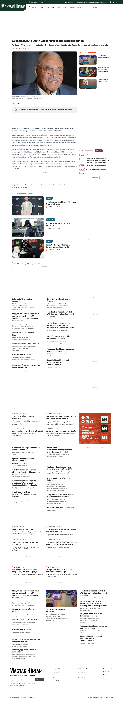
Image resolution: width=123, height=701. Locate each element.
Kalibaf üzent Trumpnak (93, 173)
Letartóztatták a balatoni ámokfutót (103, 56)
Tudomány (50, 219)
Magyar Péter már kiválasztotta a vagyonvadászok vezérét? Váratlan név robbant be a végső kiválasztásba (104, 72)
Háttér (58, 7)
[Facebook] (110, 2)
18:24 (82, 165)
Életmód (72, 7)
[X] (116, 2)
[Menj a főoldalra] (13, 6)
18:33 (82, 159)
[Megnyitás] (29, 7)
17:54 (82, 173)
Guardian (58, 131)
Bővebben (95, 177)
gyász (28, 263)
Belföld (34, 7)
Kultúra (98, 150)
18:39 (82, 155)
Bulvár (79, 7)
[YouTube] (113, 2)
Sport (65, 7)
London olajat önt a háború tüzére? (103, 80)
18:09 (82, 169)
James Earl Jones (18, 263)
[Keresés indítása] (110, 7)
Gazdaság (50, 7)
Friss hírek (34, 2)
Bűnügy (85, 63)
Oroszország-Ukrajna (90, 87)
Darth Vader (37, 263)
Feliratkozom (39, 679)
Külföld (42, 7)
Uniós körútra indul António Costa (96, 169)
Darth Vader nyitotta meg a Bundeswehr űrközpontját (58, 246)
